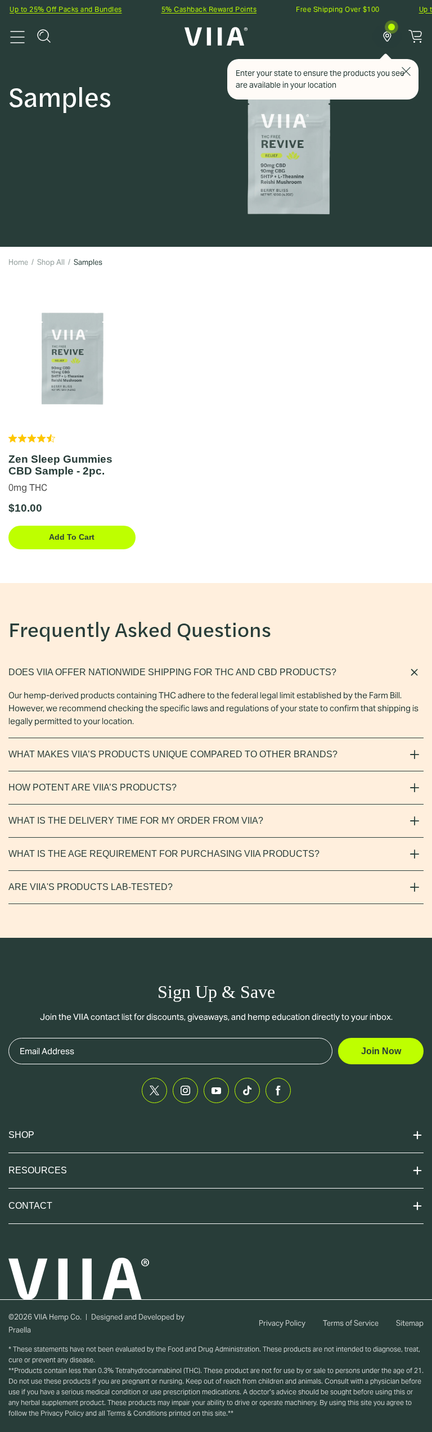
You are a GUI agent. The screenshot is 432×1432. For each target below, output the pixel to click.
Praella (19, 1330)
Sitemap (410, 1323)
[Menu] (17, 35)
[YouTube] (216, 1090)
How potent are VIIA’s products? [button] (92, 787)
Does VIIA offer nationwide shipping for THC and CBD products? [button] (172, 672)
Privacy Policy (282, 1323)
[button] (44, 36)
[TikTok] (247, 1090)
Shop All (51, 262)
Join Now (381, 1051)
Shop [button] (21, 1135)
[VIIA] (216, 36)
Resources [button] (37, 1170)
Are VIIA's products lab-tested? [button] (90, 887)
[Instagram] (185, 1090)
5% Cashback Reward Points (196, 9)
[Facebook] (278, 1090)
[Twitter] (154, 1090)
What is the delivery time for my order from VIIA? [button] (135, 820)
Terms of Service (351, 1323)
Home (18, 262)
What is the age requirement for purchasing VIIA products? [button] (164, 854)
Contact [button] (30, 1205)
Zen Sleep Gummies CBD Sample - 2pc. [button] (60, 465)
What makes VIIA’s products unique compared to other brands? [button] (173, 754)
